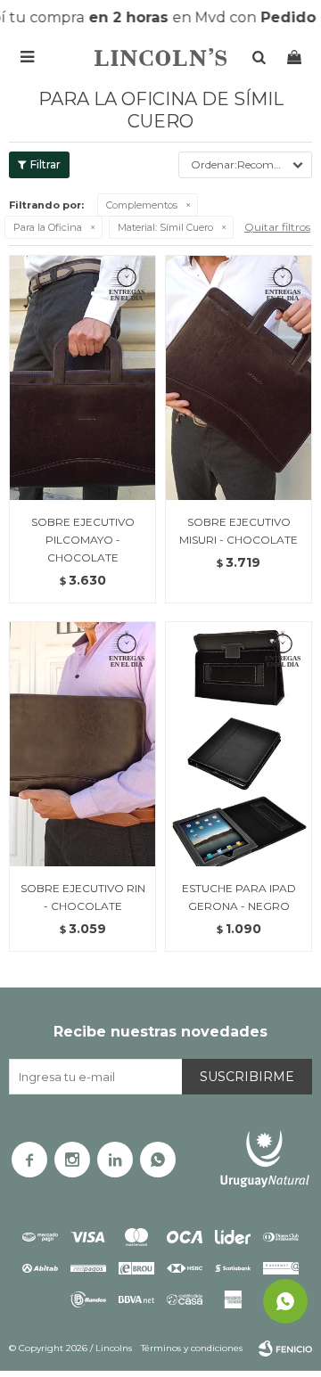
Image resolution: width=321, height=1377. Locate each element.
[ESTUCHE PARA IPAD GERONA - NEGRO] (238, 743)
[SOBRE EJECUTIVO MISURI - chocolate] (238, 377)
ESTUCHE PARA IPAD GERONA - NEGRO (239, 897)
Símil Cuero (165, 227)
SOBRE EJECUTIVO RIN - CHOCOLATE (83, 897)
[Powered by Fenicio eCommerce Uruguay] (285, 1348)
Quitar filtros (277, 227)
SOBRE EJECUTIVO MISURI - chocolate (238, 530)
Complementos (141, 205)
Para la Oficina (47, 227)
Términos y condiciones (192, 1348)
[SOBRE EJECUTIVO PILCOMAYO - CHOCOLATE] (82, 377)
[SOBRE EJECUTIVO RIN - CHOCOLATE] (82, 743)
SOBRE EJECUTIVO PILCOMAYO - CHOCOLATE (83, 539)
